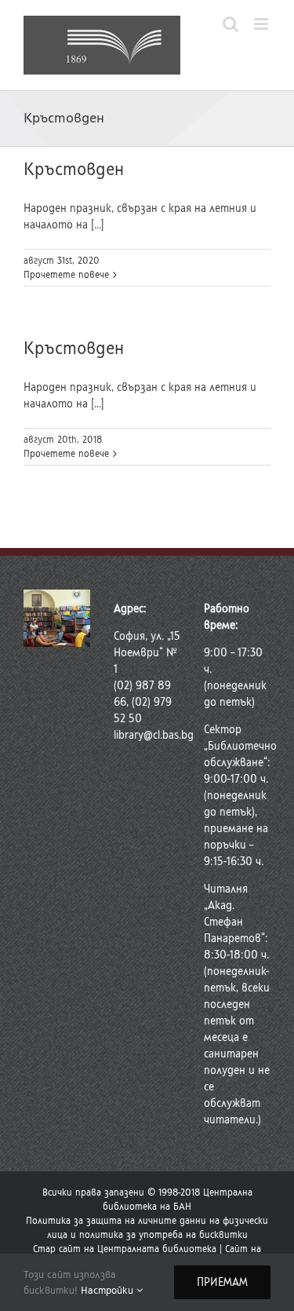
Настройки (108, 1290)
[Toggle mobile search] (230, 24)
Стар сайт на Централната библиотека (124, 1248)
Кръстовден (74, 169)
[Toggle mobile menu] (262, 24)
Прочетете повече (66, 274)
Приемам (222, 1282)
